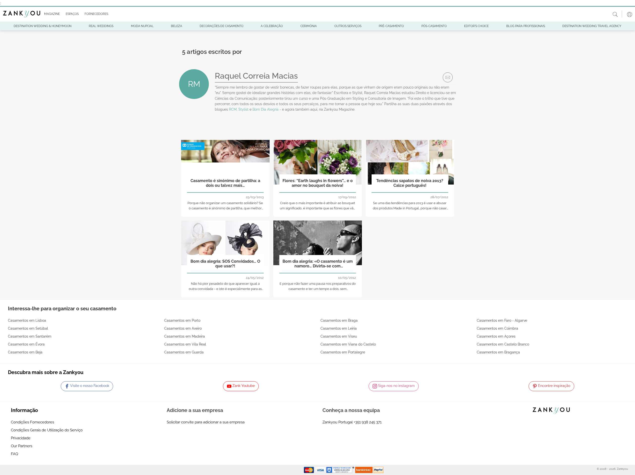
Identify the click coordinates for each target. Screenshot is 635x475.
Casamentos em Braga (339, 320)
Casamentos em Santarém (29, 336)
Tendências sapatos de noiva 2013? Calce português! (409, 183)
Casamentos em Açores (496, 336)
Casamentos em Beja (25, 352)
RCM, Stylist (239, 109)
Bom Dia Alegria (266, 109)
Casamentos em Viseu (338, 336)
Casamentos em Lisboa (27, 320)
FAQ (14, 454)
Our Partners (21, 446)
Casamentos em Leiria (338, 328)
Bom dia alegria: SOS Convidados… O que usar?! (225, 263)
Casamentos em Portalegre (342, 352)
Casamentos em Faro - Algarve (502, 320)
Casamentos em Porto (182, 320)
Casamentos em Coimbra (497, 328)
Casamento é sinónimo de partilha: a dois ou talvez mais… (225, 183)
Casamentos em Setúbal (28, 328)
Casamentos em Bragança (498, 352)
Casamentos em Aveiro (183, 328)
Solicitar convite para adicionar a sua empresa (206, 422)
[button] (51, 14)
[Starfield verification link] (340, 470)
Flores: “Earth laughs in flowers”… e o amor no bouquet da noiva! (318, 183)
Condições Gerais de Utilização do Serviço (47, 430)
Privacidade (21, 438)
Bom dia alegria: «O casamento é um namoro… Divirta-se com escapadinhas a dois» (318, 264)
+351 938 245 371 (367, 422)
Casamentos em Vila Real (185, 344)
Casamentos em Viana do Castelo (348, 344)
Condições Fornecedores (32, 422)
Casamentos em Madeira (184, 336)
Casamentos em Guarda (184, 352)
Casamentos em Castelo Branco (503, 344)
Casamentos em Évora (26, 344)
